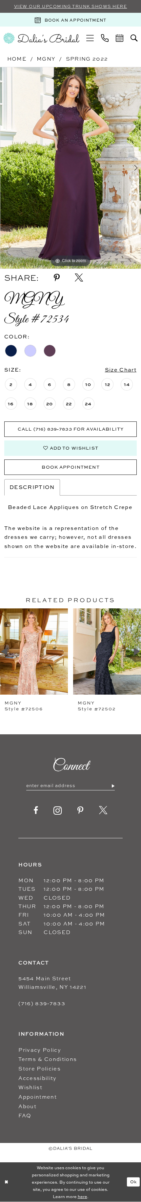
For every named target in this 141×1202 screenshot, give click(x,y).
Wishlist (30, 1087)
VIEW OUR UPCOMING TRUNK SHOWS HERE (70, 6)
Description (32, 487)
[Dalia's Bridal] (41, 38)
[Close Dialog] (6, 1182)
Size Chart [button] (120, 369)
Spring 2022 (87, 58)
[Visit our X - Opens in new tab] (103, 810)
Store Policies (39, 1068)
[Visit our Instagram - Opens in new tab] (57, 811)
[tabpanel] (70, 168)
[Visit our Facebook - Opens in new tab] (35, 810)
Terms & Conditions (47, 1059)
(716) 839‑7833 (41, 1003)
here (82, 1196)
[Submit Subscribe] (113, 785)
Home (17, 58)
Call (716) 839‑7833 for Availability (71, 429)
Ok (133, 1182)
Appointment (37, 1096)
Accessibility (37, 1078)
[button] (90, 38)
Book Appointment (70, 467)
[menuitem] (90, 38)
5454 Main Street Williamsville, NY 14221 (52, 982)
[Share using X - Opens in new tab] (79, 278)
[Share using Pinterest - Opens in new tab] (57, 278)
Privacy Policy (39, 1049)
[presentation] (38, 651)
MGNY (46, 58)
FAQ (24, 1115)
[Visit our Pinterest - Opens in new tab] (80, 810)
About (27, 1106)
